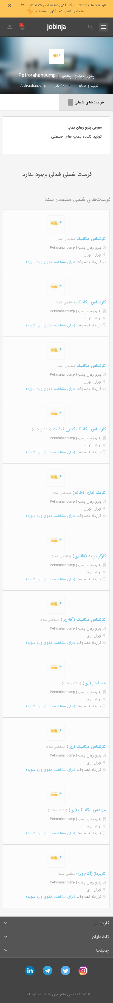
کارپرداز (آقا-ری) (91, 873)
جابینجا (102, 950)
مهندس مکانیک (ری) (86, 810)
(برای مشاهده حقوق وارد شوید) (50, 262)
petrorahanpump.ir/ (34, 85)
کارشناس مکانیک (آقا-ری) (82, 619)
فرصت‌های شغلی (87, 102)
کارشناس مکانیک (90, 239)
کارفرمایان (100, 937)
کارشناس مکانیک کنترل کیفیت (78, 429)
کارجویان (101, 923)
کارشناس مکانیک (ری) (85, 746)
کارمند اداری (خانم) (88, 492)
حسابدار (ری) (93, 683)
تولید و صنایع (87, 85)
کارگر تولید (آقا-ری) (88, 556)
